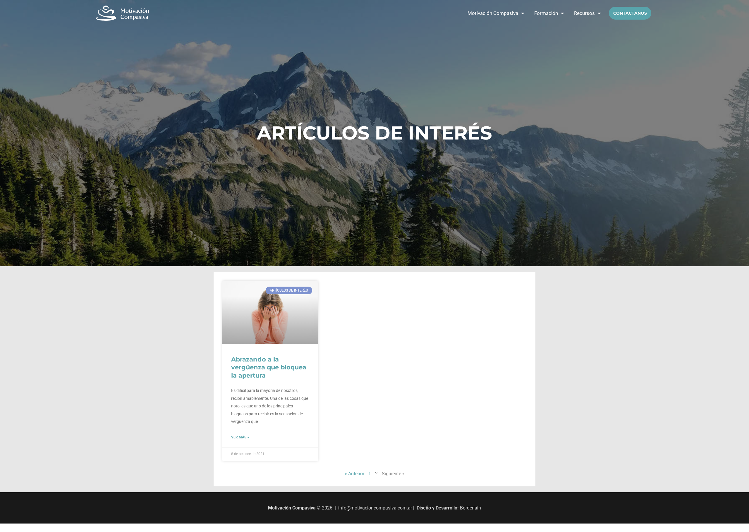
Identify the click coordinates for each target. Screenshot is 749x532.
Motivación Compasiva (493, 13)
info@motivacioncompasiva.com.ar (375, 508)
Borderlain (470, 508)
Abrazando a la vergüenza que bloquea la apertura (268, 367)
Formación (546, 13)
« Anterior (354, 473)
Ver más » (240, 437)
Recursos (584, 13)
